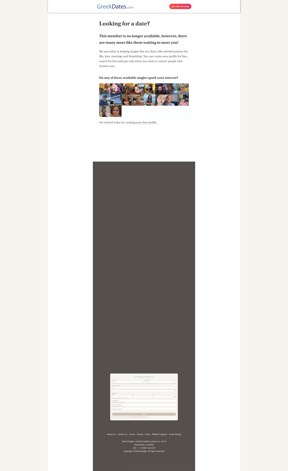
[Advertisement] (144, 144)
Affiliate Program (159, 434)
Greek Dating (175, 434)
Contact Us (122, 434)
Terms (132, 434)
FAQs (147, 434)
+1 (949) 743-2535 (147, 448)
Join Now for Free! (180, 6)
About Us (111, 434)
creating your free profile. (141, 122)
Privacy (140, 434)
